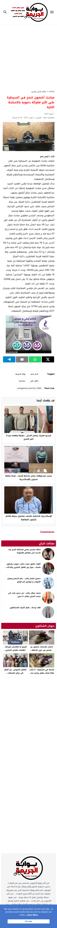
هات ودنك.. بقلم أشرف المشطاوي (25, 607)
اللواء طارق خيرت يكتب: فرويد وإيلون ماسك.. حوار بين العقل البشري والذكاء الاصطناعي (24, 567)
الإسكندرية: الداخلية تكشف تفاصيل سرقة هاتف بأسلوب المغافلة (28, 517)
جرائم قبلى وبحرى (38, 91)
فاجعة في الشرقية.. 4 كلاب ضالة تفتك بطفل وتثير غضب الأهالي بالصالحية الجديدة (41, 673)
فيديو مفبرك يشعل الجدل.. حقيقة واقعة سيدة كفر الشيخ (28, 437)
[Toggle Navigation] (53, 12)
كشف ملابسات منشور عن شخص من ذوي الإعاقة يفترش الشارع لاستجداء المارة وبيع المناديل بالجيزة (41, 651)
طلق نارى (34, 381)
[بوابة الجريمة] (28, 868)
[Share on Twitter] (48, 359)
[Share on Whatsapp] (35, 359)
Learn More (32, 915)
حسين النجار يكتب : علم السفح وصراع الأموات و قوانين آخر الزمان (24, 580)
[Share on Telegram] (9, 359)
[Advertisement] (28, 55)
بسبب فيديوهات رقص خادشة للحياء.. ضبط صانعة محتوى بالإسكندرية (28, 477)
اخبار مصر (34, 374)
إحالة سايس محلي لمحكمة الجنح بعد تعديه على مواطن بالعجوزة (24, 551)
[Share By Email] (22, 359)
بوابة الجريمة (20, 374)
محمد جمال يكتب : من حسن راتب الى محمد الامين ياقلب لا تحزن (24, 594)
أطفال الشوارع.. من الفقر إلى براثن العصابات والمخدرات (15, 673)
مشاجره (22, 381)
